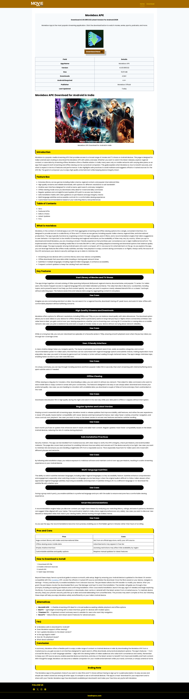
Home (142, 4)
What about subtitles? (45, 639)
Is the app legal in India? (46, 634)
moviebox (55, 580)
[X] (38, 689)
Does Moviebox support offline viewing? (52, 629)
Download (150, 4)
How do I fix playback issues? (48, 637)
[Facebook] (34, 689)
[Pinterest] (45, 689)
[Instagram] (41, 689)
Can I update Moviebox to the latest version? (54, 632)
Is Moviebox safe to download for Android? (53, 627)
